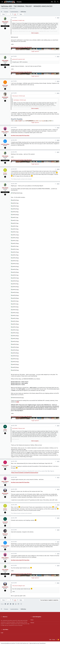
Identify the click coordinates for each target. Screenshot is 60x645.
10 (12, 14)
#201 (58, 17)
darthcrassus (5, 465)
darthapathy (5, 493)
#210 (58, 425)
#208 (58, 169)
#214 (58, 504)
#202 (58, 56)
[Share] (55, 17)
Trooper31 (5, 533)
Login (2, 632)
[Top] (56, 639)
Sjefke (5, 429)
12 (17, 14)
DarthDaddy (5, 97)
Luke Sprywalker (5, 144)
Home (32, 619)
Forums (32, 622)
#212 (58, 477)
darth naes (5, 85)
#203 (58, 81)
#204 (58, 93)
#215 (58, 518)
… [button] (8, 14)
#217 (58, 541)
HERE (17, 401)
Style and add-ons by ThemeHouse (37, 643)
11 (15, 14)
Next (21, 14)
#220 (58, 583)
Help (50, 639)
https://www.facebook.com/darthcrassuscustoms (24, 472)
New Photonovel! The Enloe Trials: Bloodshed (21, 47)
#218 (58, 553)
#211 (58, 461)
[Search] (57, 1)
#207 (58, 152)
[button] (2, 2)
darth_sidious (5, 131)
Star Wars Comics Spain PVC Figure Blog (20, 135)
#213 (58, 489)
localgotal (5, 522)
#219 (58, 565)
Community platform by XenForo (15, 643)
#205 (58, 127)
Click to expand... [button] (35, 33)
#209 (58, 183)
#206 (58, 140)
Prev (3, 14)
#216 (58, 530)
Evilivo (5, 173)
